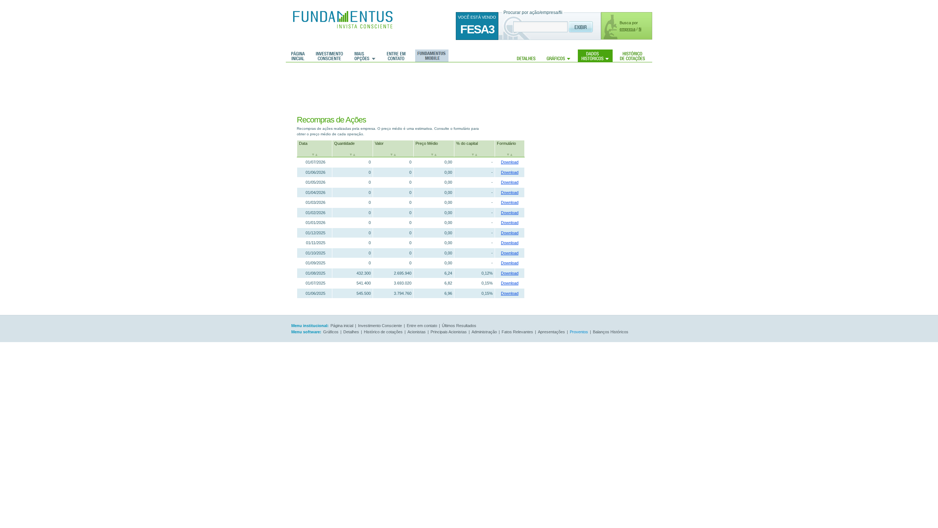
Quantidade (344, 143)
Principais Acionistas (449, 332)
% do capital (467, 143)
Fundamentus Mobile (430, 56)
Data (303, 143)
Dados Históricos (595, 56)
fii (640, 29)
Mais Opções (365, 56)
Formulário (506, 143)
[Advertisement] (424, 86)
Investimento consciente (329, 56)
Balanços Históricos (610, 332)
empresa (627, 29)
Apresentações (551, 332)
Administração (484, 332)
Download (509, 162)
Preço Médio (427, 143)
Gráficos (558, 56)
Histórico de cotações (632, 56)
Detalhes (526, 56)
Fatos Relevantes (517, 332)
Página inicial (298, 56)
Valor (379, 143)
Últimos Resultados (459, 325)
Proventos (579, 332)
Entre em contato (396, 56)
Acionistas (416, 332)
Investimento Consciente (380, 325)
